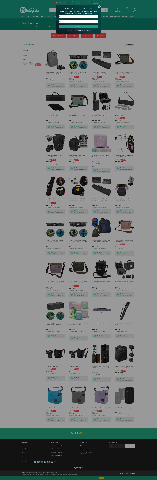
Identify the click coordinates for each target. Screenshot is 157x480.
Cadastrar (78, 26)
